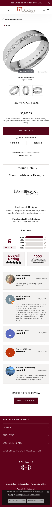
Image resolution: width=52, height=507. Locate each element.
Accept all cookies (35, 501)
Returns (38, 143)
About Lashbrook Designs (26, 175)
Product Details (26, 168)
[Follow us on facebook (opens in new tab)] (29, 467)
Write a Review (26, 401)
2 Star (22, 245)
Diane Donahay (23, 276)
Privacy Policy (23, 484)
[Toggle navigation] (4, 10)
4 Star (22, 240)
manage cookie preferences (28, 494)
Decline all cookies (17, 501)
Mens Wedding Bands (13, 19)
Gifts (37, 221)
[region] (26, 51)
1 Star (22, 248)
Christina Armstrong (25, 368)
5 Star (22, 237)
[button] (9, 10)
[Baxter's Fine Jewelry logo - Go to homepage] (26, 10)
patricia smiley (23, 296)
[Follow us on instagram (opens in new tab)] (23, 467)
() (45, 237)
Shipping (14, 143)
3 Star (22, 243)
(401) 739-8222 (26, 80)
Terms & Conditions (38, 484)
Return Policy (11, 484)
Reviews (26, 230)
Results (8, 25)
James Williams (23, 349)
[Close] (48, 3)
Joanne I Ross (22, 331)
